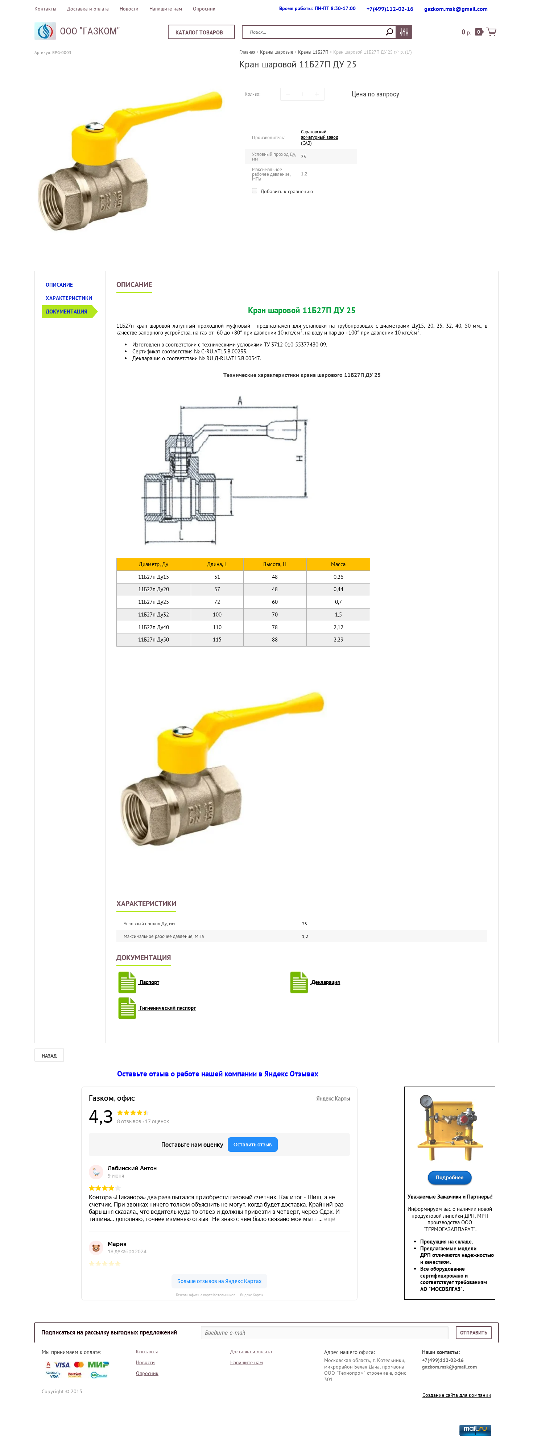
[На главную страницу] (45, 32)
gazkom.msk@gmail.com (456, 8)
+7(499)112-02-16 (390, 8)
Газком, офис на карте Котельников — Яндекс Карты (219, 1295)
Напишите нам (165, 8)
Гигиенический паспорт (167, 1007)
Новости (129, 8)
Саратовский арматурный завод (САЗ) (319, 137)
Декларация (325, 982)
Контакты (45, 8)
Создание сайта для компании (456, 1395)
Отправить (473, 1332)
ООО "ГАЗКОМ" (90, 31)
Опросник (204, 8)
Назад (49, 1055)
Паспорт (148, 982)
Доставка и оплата (88, 8)
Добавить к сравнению (286, 191)
